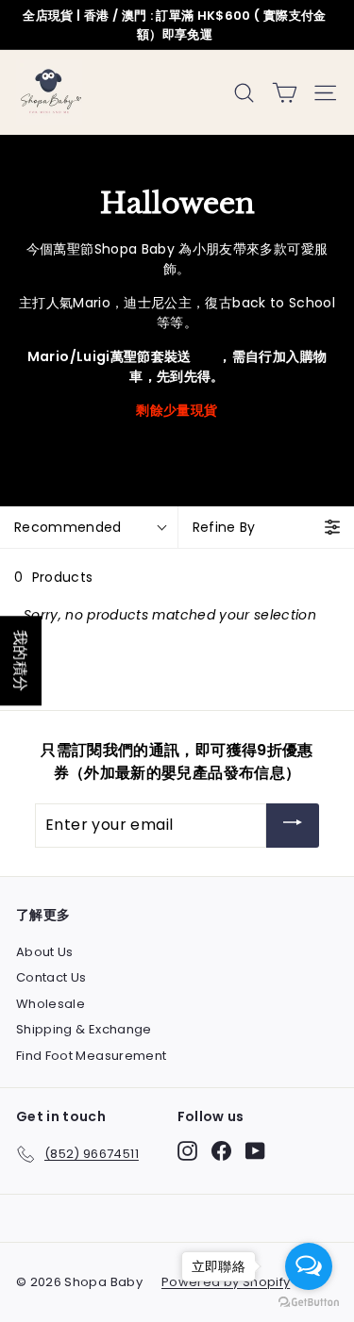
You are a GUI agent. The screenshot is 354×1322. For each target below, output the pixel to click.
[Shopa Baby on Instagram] (187, 1151)
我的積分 (20, 660)
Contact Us (51, 977)
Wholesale (50, 1004)
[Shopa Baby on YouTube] (255, 1151)
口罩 (205, 356)
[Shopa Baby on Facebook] (221, 1151)
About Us (45, 952)
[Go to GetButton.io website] (308, 1303)
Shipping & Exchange (84, 1029)
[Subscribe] (292, 825)
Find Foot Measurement (91, 1056)
